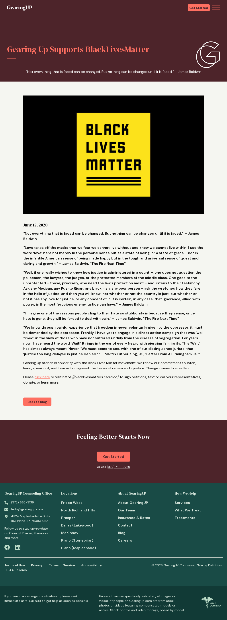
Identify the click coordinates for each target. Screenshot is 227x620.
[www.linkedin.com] (17, 548)
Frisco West (71, 502)
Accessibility (91, 565)
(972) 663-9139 (22, 502)
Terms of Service (62, 565)
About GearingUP (133, 502)
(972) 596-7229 (118, 467)
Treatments (185, 517)
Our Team (126, 510)
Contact (125, 525)
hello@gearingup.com (27, 509)
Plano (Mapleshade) (78, 548)
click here (42, 377)
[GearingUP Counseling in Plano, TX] (19, 8)
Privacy (37, 565)
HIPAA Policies (15, 570)
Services (182, 502)
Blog (121, 532)
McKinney (69, 532)
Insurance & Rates (134, 517)
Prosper (68, 517)
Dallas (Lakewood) (77, 525)
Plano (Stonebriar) (77, 540)
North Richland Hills (78, 510)
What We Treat (188, 510)
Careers (125, 540)
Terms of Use (14, 565)
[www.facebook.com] (7, 548)
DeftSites (215, 565)
